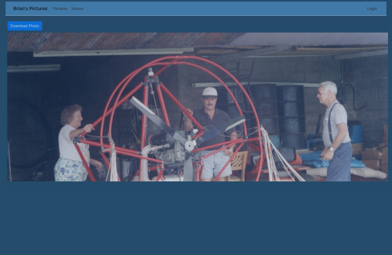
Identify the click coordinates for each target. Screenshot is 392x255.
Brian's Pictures (30, 8)
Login (372, 8)
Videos (77, 8)
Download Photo (24, 25)
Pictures (60, 8)
